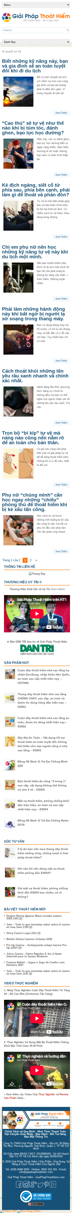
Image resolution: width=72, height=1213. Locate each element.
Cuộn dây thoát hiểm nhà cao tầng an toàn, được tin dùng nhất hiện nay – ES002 (43, 722)
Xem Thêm (61, 113)
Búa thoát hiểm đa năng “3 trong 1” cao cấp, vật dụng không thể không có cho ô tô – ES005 (42, 785)
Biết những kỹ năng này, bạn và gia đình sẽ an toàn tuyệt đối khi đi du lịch (35, 65)
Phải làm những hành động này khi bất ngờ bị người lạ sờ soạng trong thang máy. (33, 313)
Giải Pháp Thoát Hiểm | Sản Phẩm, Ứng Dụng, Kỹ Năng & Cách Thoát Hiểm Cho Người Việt (41, 1163)
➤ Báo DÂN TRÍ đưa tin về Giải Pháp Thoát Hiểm (37, 641)
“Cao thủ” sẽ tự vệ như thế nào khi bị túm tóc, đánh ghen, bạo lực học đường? (33, 127)
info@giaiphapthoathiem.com (36, 1171)
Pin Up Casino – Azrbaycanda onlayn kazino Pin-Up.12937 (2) (36, 946)
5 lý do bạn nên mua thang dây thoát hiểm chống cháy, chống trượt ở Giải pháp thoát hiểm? (43, 853)
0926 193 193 (49, 1169)
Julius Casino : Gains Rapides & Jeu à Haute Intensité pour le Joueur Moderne (34, 955)
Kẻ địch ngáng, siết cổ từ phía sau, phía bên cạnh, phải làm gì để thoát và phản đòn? (36, 189)
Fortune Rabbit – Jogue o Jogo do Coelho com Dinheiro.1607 (35, 964)
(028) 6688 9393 (20, 1169)
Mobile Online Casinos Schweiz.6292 (29, 939)
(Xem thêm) (37, 589)
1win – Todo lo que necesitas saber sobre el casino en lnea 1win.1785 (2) (38, 926)
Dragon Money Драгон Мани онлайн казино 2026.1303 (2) (34, 917)
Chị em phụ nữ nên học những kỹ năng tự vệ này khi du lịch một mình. (35, 251)
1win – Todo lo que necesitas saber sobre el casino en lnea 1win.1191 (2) (38, 972)
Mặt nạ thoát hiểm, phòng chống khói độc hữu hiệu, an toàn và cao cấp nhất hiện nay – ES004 (43, 805)
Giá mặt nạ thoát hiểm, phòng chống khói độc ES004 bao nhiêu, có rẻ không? (43, 892)
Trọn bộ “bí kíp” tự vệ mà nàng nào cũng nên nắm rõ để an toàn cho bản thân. (33, 437)
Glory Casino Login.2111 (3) (23, 933)
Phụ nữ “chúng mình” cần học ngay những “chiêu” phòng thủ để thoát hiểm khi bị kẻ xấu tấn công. (34, 502)
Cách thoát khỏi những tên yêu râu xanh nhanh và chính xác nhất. (35, 375)
